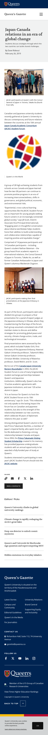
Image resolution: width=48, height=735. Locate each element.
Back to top (11, 703)
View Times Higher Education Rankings (21, 691)
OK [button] (37, 725)
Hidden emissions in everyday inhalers (23, 555)
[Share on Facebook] (18, 478)
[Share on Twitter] (25, 478)
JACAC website (10, 463)
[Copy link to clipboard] (5, 478)
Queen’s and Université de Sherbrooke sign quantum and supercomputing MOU (24, 544)
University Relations (33, 599)
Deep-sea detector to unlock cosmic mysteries (21, 532)
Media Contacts (14, 486)
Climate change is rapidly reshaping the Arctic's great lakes (23, 520)
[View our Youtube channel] (19, 658)
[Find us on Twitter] (12, 658)
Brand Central (31, 604)
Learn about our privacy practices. (16, 729)
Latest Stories (10, 599)
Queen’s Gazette (15, 14)
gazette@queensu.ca (16, 644)
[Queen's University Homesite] (17, 676)
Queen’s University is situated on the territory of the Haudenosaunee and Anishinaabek (20, 587)
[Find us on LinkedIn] (26, 658)
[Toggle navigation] (41, 14)
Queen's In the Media (13, 617)
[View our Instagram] (33, 658)
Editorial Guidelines (13, 612)
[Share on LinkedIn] (31, 478)
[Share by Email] (12, 478)
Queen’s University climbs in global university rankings (21, 508)
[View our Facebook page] (5, 658)
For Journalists (10, 622)
